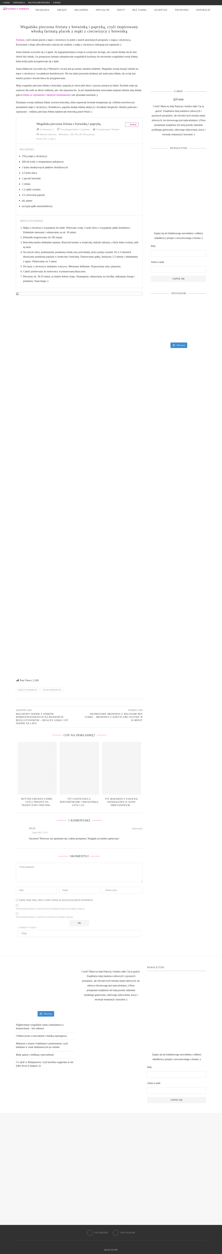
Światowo (182, 10)
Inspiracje (203, 10)
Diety (121, 10)
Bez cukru (139, 10)
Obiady (62, 10)
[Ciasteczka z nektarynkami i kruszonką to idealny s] (159, 307)
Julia (32, 828)
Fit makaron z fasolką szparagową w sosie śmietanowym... (121, 802)
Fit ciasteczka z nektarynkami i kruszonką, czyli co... (79, 802)
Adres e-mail (157, 262)
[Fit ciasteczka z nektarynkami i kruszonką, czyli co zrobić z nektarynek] (79, 768)
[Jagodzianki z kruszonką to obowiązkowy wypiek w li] (159, 334)
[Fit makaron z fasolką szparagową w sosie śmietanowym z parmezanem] (121, 768)
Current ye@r (27, 927)
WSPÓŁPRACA (19, 3)
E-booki (57, 3)
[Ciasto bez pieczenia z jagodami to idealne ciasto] (159, 321)
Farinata (20, 39)
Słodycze (161, 10)
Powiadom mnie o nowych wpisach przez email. (45, 917)
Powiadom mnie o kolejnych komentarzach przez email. (50, 909)
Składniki (81, 10)
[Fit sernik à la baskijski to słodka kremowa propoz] (197, 334)
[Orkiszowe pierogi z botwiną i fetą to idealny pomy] (178, 321)
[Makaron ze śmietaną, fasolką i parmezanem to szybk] (178, 307)
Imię (153, 246)
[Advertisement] (178, 57)
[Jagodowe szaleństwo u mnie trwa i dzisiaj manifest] (197, 321)
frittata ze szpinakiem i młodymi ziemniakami (46, 95)
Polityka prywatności (39, 3)
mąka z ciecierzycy (27, 690)
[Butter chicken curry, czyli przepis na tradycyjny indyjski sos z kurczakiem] (37, 768)
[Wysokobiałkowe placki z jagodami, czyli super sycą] (197, 307)
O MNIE (6, 3)
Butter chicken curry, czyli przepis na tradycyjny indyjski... (37, 802)
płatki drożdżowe (52, 690)
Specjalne (103, 10)
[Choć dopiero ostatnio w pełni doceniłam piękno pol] (178, 334)
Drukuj (133, 124)
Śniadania (42, 10)
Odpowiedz (137, 829)
